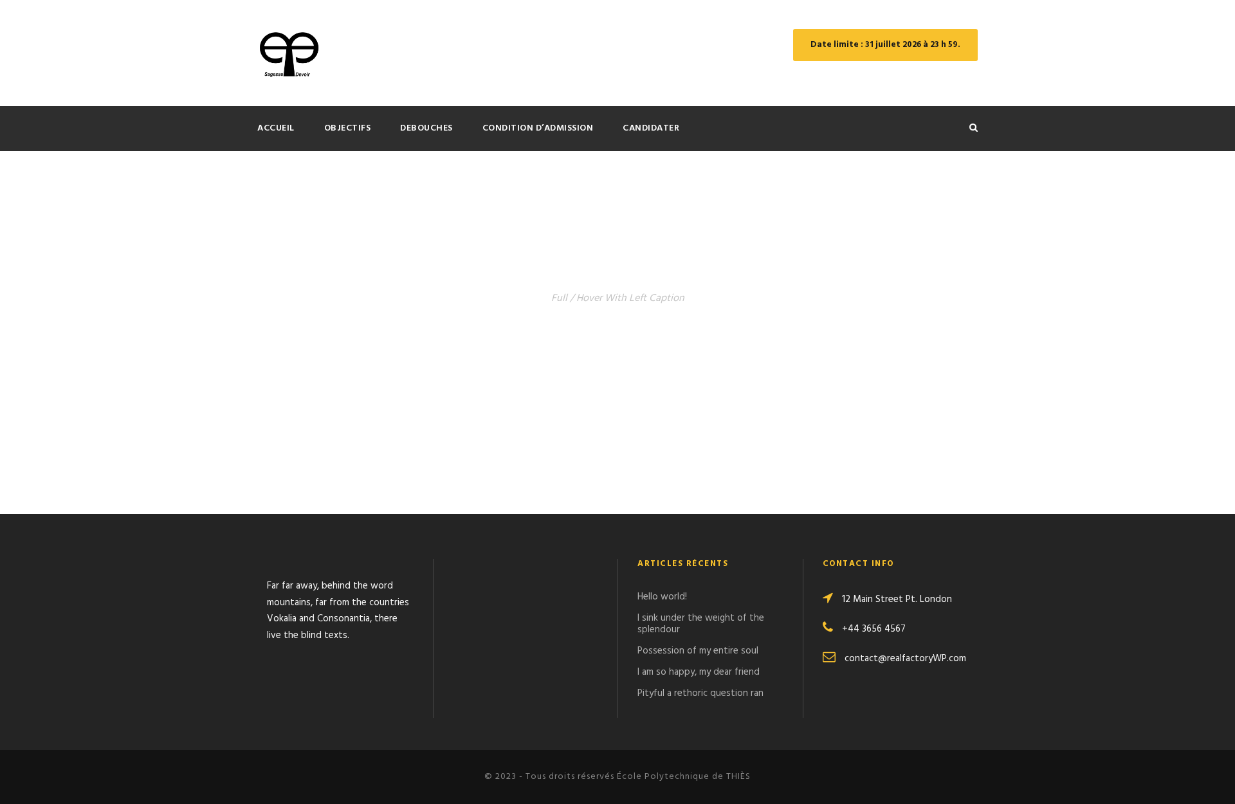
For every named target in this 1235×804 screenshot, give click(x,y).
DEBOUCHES (426, 128)
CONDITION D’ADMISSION (538, 128)
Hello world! (662, 597)
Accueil (276, 128)
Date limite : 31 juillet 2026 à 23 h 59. (885, 44)
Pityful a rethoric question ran (700, 693)
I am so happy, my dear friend (698, 672)
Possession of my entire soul (697, 651)
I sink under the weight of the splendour (700, 623)
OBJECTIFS (347, 128)
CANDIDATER (651, 128)
